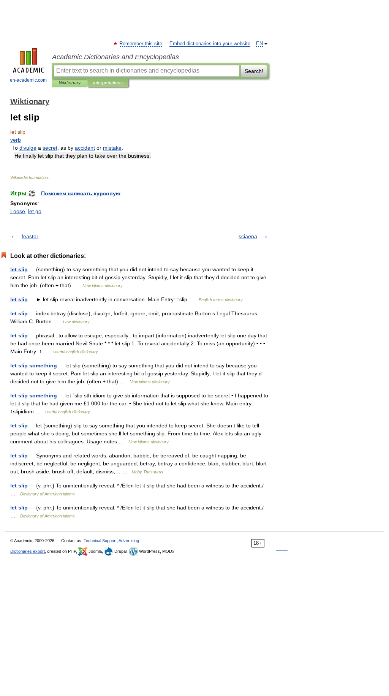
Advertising (129, 540)
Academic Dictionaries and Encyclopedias (115, 57)
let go (34, 211)
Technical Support (100, 540)
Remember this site (141, 43)
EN (259, 43)
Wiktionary (70, 82)
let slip (19, 269)
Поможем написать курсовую (80, 193)
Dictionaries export (27, 551)
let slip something (33, 365)
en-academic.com (28, 80)
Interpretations (108, 82)
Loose (17, 211)
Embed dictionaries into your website (209, 43)
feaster (30, 236)
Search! (254, 71)
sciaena (248, 236)
